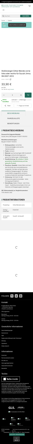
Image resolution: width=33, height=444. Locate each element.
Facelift (15, 216)
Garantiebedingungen (7, 330)
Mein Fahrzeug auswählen (17, 25)
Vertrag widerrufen (17, 434)
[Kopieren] (10, 79)
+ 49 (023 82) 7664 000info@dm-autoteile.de (7, 308)
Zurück (3, 20)
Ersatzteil (15, 210)
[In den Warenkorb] (28, 95)
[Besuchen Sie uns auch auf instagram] (20, 295)
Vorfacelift (21, 216)
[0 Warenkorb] (29, 6)
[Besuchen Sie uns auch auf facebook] (11, 295)
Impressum (4, 343)
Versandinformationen (7, 365)
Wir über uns (4, 360)
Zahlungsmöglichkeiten (7, 363)
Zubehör (10, 20)
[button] (30, 291)
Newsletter (4, 368)
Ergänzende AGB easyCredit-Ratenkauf (11, 338)
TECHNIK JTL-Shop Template (22, 432)
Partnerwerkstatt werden (7, 358)
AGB (2, 335)
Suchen (25, 16)
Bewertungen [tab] (13, 123)
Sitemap (3, 341)
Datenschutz (4, 333)
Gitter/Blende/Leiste (19, 205)
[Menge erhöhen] (21, 95)
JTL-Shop (12, 432)
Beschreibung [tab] (13, 113)
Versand (12, 89)
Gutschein (4, 355)
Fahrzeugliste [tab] (13, 118)
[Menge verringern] (4, 95)
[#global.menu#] (3, 10)
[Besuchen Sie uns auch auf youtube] (16, 295)
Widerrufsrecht (5, 346)
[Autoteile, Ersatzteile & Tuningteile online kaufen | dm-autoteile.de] (12, 6)
